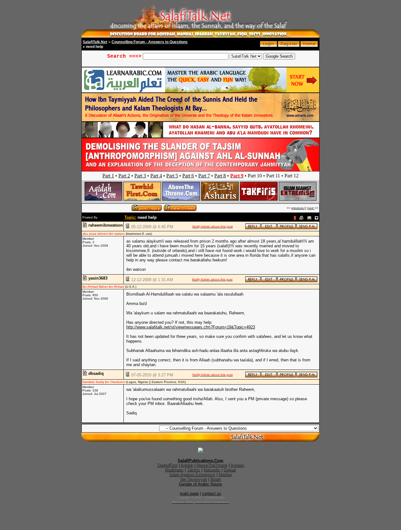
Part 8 (220, 175)
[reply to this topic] (253, 228)
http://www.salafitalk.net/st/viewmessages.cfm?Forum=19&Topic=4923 (190, 327)
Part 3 (140, 175)
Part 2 (124, 175)
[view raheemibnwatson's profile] (286, 228)
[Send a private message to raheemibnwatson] (306, 228)
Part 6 (188, 175)
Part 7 (204, 175)
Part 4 (156, 175)
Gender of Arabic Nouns (200, 484)
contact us (211, 493)
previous (298, 208)
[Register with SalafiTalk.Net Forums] (289, 45)
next (311, 208)
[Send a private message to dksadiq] (306, 376)
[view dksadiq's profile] (286, 376)
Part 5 (172, 175)
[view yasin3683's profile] (286, 281)
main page (189, 493)
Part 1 (108, 175)
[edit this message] (269, 228)
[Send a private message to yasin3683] (306, 281)
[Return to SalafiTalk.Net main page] (309, 45)
